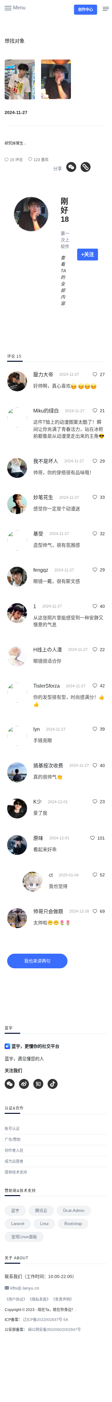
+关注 (87, 254)
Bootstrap (73, 1223)
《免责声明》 (62, 1299)
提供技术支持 (16, 1172)
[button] (15, 7)
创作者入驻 (14, 1150)
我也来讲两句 (37, 960)
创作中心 (85, 9)
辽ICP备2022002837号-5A (45, 1320)
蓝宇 (15, 1210)
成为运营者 (14, 1161)
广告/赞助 (13, 1139)
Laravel (17, 1223)
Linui (44, 1223)
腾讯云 (41, 1210)
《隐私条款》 (39, 1299)
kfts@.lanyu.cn (24, 1287)
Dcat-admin (73, 1210)
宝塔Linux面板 (24, 1236)
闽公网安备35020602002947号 (54, 1330)
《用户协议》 (16, 1299)
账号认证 (12, 1129)
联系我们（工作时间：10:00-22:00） (41, 1276)
